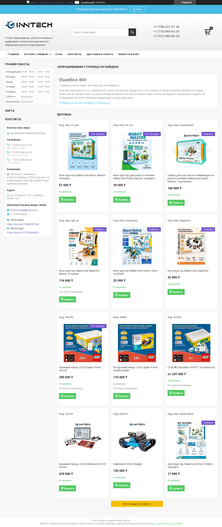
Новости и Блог (128, 54)
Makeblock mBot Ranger (127, 463)
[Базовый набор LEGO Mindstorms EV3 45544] (82, 440)
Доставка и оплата (100, 54)
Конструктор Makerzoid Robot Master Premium (82, 177)
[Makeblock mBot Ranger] (137, 440)
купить (137, 9)
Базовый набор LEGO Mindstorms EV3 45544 (82, 465)
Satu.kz (126, 520)
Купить (69, 199)
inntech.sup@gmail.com (23, 210)
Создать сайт (87, 2)
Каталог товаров (36, 54)
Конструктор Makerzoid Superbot (188, 270)
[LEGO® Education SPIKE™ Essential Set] (191, 343)
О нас (59, 54)
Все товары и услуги (135, 503)
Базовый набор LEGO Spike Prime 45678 (80, 369)
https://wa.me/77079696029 (23, 232)
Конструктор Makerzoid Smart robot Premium (135, 272)
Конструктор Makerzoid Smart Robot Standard (190, 465)
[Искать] (132, 32)
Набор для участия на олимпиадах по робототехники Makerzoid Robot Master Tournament (191, 178)
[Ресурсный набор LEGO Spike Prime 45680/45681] (137, 343)
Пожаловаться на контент (169, 523)
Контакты (75, 54)
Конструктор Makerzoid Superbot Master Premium (79, 272)
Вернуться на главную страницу (86, 103)
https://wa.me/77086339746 (23, 224)
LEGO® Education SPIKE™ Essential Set (191, 367)
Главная (13, 54)
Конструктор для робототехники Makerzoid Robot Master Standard (134, 177)
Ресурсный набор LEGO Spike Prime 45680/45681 (135, 369)
